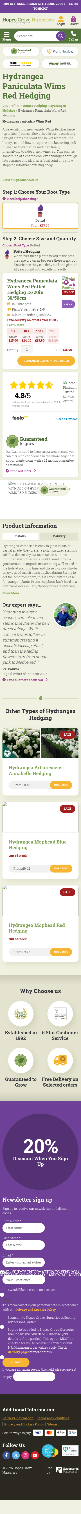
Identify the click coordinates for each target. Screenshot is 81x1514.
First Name (11, 1221)
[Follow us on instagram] (25, 1455)
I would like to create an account (31, 1289)
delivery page (18, 1352)
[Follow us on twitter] (16, 1455)
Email (7, 1255)
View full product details (20, 180)
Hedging (40, 106)
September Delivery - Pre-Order (46, 360)
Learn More (15, 325)
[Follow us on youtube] (35, 1455)
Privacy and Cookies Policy (36, 1309)
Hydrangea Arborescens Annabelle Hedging (36, 770)
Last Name (11, 1238)
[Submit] (60, 36)
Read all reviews (67, 419)
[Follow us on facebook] (6, 1455)
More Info (61, 784)
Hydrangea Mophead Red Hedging (37, 928)
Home (27, 106)
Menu (6, 39)
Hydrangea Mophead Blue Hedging (38, 845)
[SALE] (40, 730)
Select (6, 1272)
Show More (10, 593)
